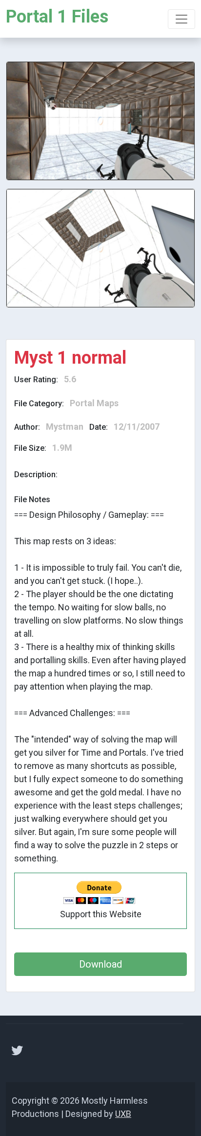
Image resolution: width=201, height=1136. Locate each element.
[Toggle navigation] (181, 19)
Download (100, 964)
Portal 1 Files (57, 16)
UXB (123, 1114)
